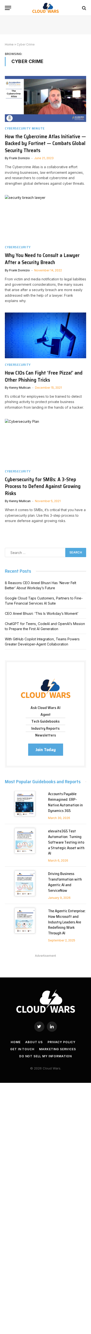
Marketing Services (57, 1049)
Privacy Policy (61, 1042)
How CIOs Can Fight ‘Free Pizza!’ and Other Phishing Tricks (44, 376)
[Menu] (8, 7)
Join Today (45, 749)
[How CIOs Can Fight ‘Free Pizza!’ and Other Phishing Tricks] (45, 335)
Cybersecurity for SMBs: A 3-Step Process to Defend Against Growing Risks (43, 486)
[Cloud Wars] (45, 8)
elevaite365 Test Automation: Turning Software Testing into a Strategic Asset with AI (66, 842)
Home (9, 44)
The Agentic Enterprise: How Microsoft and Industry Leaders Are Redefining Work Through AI (67, 922)
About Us (34, 1042)
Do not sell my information (45, 1056)
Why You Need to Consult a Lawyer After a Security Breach (42, 258)
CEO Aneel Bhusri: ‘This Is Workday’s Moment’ (41, 613)
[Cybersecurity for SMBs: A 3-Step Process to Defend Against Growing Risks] (45, 442)
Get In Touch (22, 1049)
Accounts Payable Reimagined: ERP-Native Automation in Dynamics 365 (65, 802)
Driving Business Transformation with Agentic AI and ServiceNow (65, 882)
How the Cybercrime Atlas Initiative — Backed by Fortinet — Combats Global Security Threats (45, 143)
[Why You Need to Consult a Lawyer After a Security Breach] (45, 218)
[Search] (83, 7)
